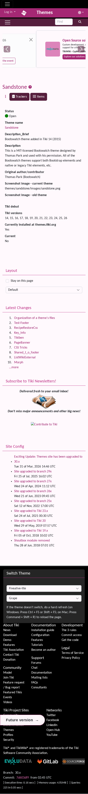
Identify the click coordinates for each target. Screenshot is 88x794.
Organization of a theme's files (34, 318)
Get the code (70, 640)
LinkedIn (51, 725)
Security (8, 740)
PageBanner (22, 342)
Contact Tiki (11, 655)
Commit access (72, 635)
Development (72, 625)
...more (14, 367)
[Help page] (30, 87)
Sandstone (14, 87)
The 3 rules (69, 630)
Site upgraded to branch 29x (33, 471)
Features (9, 645)
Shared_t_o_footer (26, 352)
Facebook (52, 720)
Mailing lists (39, 677)
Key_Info (20, 333)
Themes (8, 730)
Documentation (43, 625)
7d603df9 (22, 777)
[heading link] (19, 625)
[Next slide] (81, 49)
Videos (7, 702)
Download (10, 635)
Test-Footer (21, 323)
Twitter (51, 715)
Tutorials (37, 645)
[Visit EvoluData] (19, 49)
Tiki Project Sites (16, 710)
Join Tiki (8, 677)
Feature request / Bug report (13, 685)
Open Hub (53, 730)
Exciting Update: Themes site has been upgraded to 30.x (48, 459)
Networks (54, 710)
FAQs (34, 682)
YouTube (52, 735)
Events (7, 697)
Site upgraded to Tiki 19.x (31, 530)
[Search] (80, 21)
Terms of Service (73, 653)
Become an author (43, 650)
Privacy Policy (71, 658)
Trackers (21, 96)
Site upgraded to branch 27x (33, 481)
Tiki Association (13, 650)
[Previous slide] (6, 49)
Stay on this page (22, 281)
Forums (36, 663)
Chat (34, 667)
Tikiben (19, 337)
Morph (18, 362)
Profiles (8, 735)
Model (7, 672)
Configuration (40, 635)
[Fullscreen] (85, 3)
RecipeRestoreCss (26, 328)
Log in (8, 12)
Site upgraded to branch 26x (33, 491)
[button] (7, 22)
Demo (7, 640)
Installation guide (42, 630)
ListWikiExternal (25, 357)
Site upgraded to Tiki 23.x (31, 511)
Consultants (39, 687)
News (6, 630)
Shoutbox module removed (32, 540)
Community (12, 668)
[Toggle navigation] (7, 4)
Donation (9, 659)
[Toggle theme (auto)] (80, 13)
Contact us (60, 56)
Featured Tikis (12, 692)
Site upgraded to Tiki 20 (30, 521)
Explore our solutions (40, 56)
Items (40, 96)
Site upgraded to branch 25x (33, 501)
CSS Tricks (20, 347)
